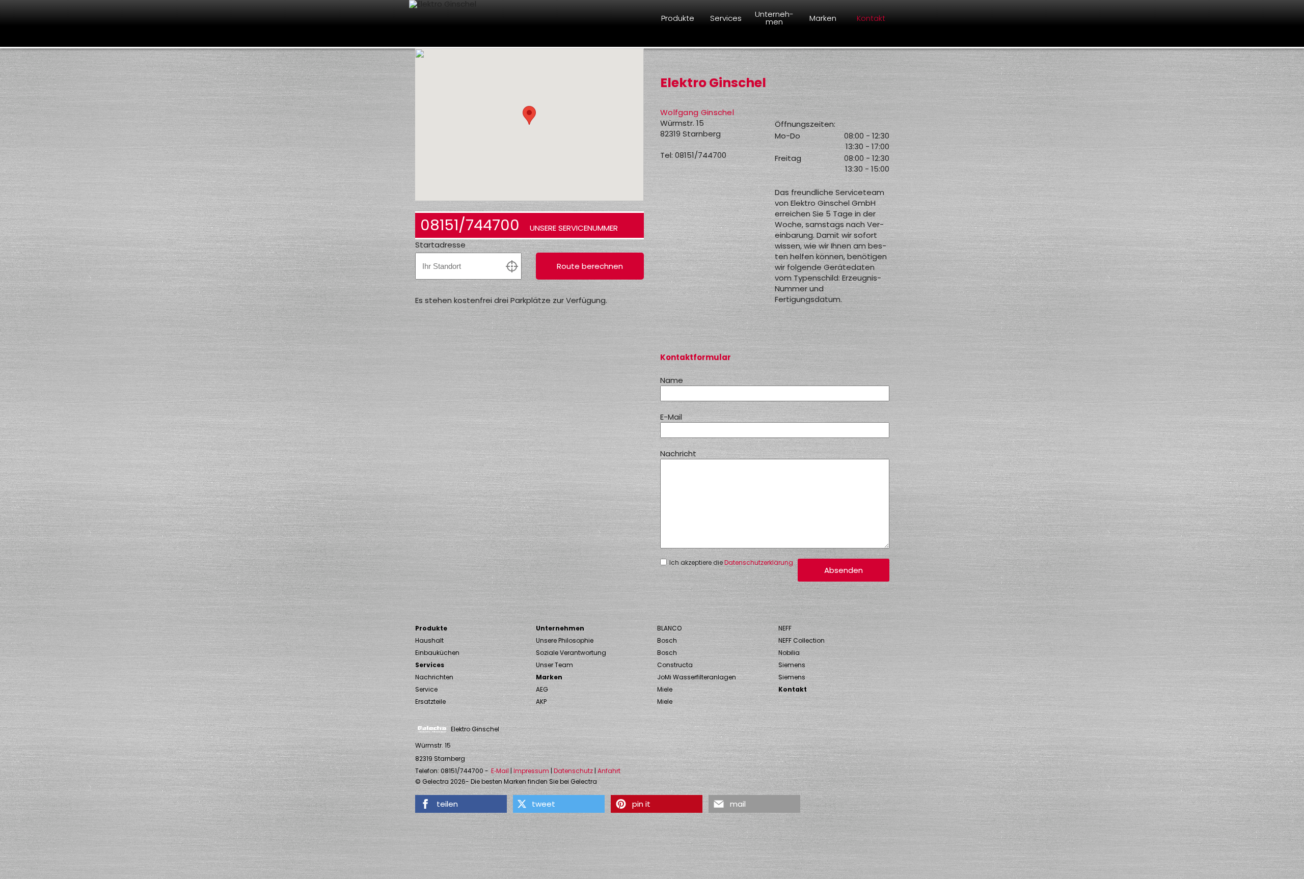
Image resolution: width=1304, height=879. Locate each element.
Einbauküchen (437, 652)
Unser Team (554, 665)
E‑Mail (500, 771)
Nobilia (789, 652)
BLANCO (669, 628)
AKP (541, 701)
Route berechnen (590, 266)
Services (429, 665)
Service (426, 689)
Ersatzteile (430, 701)
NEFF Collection (801, 640)
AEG (542, 689)
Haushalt (429, 640)
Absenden (843, 570)
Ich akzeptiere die (731, 563)
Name (671, 380)
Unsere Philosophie (564, 640)
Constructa (675, 665)
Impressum (531, 771)
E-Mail (671, 416)
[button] (461, 804)
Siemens (791, 665)
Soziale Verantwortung (571, 652)
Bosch (667, 640)
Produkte (431, 628)
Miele (664, 689)
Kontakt (792, 689)
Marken (549, 677)
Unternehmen (560, 628)
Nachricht (678, 453)
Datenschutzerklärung (758, 562)
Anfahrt (608, 771)
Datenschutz (573, 771)
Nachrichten (434, 677)
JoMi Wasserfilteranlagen (696, 677)
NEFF (785, 628)
